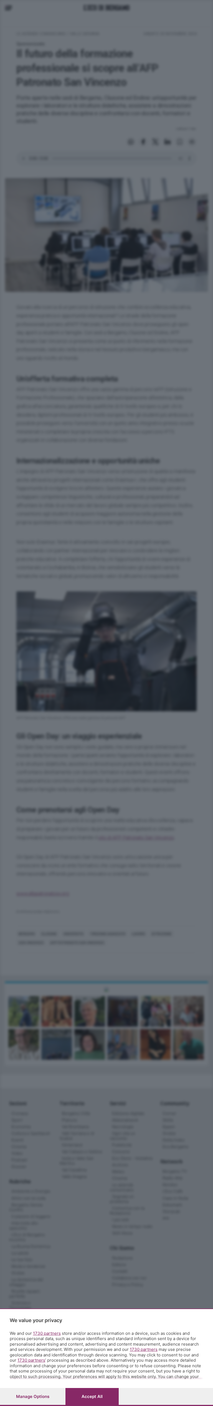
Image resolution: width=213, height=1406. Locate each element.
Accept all (92, 1396)
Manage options (32, 1396)
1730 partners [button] (47, 1333)
